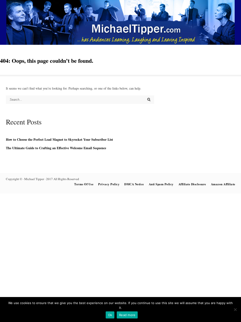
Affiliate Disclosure (192, 184)
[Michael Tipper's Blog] (120, 43)
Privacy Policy (109, 184)
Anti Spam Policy (161, 184)
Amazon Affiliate (223, 184)
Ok (110, 315)
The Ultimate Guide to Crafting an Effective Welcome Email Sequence (56, 147)
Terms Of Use (83, 184)
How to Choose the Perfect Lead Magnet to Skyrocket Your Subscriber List (59, 139)
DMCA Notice (134, 184)
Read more (127, 315)
